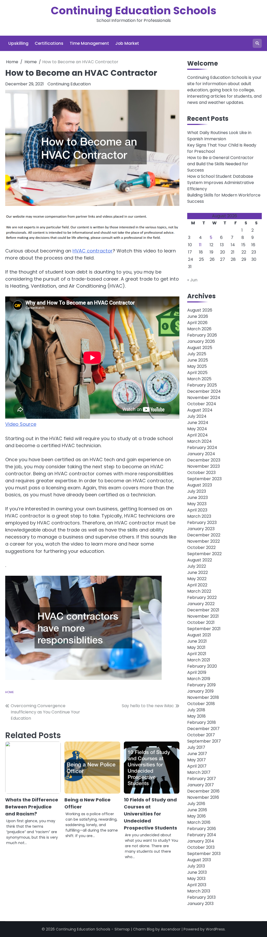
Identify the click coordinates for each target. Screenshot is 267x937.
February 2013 (201, 897)
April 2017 (197, 766)
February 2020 (202, 666)
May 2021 (196, 647)
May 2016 (196, 816)
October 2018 (201, 704)
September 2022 (204, 554)
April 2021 (196, 654)
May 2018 (196, 716)
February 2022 (202, 597)
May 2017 (196, 760)
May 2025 (197, 366)
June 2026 (197, 316)
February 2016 (201, 829)
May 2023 (197, 504)
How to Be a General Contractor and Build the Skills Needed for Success (220, 164)
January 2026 (201, 341)
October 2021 (201, 622)
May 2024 (197, 429)
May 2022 (197, 579)
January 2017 (200, 785)
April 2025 (197, 373)
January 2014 (200, 841)
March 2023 (199, 516)
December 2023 (203, 460)
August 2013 (199, 860)
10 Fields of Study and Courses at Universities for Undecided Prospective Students (150, 813)
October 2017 (201, 735)
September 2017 (204, 741)
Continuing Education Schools (133, 10)
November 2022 (203, 541)
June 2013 (197, 872)
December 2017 (203, 729)
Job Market (127, 43)
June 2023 (197, 498)
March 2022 (199, 591)
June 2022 (197, 572)
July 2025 (196, 354)
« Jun (192, 280)
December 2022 (203, 535)
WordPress (215, 929)
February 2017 (201, 779)
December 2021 (203, 610)
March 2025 (199, 379)
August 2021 (199, 635)
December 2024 (204, 391)
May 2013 (196, 879)
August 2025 (199, 348)
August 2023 (199, 485)
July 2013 (196, 866)
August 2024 (200, 410)
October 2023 (201, 473)
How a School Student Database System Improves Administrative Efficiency (220, 182)
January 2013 (200, 904)
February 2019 (201, 685)
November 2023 (203, 466)
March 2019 (198, 679)
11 (200, 245)
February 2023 (202, 523)
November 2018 (203, 697)
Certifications (49, 43)
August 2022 (199, 560)
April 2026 (197, 323)
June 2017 (197, 754)
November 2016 (203, 797)
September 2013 (204, 854)
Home (9, 692)
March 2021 (198, 660)
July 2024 (197, 416)
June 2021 (197, 641)
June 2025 (197, 360)
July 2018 (196, 710)
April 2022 (197, 585)
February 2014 (201, 835)
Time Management (89, 43)
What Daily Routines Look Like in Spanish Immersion (219, 136)
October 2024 (201, 404)
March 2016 (198, 822)
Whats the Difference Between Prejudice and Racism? (31, 806)
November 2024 (203, 398)
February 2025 (202, 385)
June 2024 (197, 423)
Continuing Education (69, 84)
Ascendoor (170, 929)
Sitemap (122, 929)
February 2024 (202, 448)
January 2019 (200, 691)
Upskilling (18, 43)
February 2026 (202, 335)
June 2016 (197, 810)
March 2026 (199, 329)
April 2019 (196, 672)
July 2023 (196, 491)
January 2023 (201, 529)
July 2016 (196, 804)
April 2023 (197, 510)
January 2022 (201, 604)
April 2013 (196, 885)
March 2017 (198, 772)
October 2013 (201, 847)
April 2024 (197, 435)
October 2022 (201, 547)
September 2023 (204, 479)
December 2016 (203, 791)
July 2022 (196, 566)
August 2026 (199, 310)
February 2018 (201, 722)
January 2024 (201, 454)
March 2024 (199, 441)
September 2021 (204, 629)
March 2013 (198, 891)
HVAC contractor (92, 251)
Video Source (20, 424)
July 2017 (196, 747)
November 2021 (203, 616)
